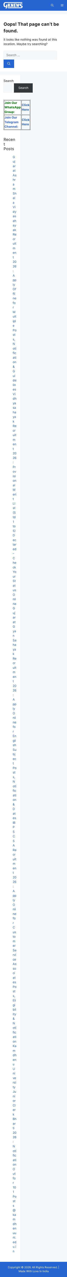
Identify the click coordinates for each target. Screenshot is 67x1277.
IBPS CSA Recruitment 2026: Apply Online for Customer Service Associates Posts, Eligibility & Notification (14, 932)
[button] (52, 5)
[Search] (9, 64)
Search (9, 81)
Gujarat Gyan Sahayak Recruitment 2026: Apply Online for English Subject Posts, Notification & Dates (14, 713)
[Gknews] (13, 5)
